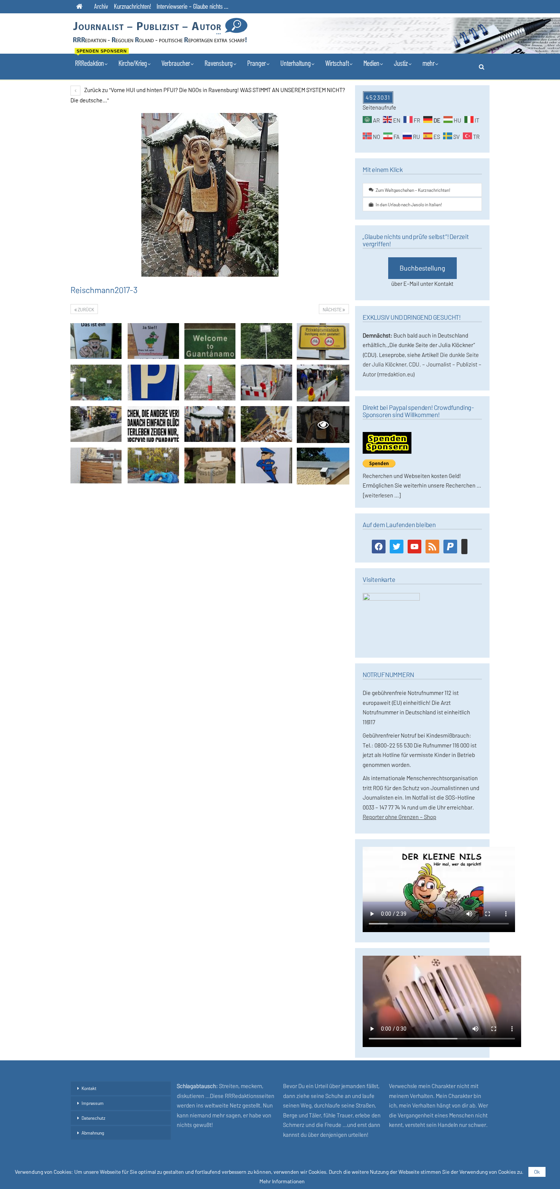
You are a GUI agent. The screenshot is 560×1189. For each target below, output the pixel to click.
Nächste (332, 309)
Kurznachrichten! (132, 6)
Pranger (256, 63)
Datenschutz (94, 1117)
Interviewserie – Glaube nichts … (192, 6)
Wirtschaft (337, 63)
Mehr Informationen (282, 1181)
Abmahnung (93, 1132)
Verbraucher (176, 63)
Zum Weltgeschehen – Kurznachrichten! (413, 190)
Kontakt (89, 1088)
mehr (428, 63)
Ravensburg (219, 63)
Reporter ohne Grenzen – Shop (399, 816)
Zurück (85, 309)
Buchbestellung (422, 268)
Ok (537, 1171)
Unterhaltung (295, 63)
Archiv (101, 6)
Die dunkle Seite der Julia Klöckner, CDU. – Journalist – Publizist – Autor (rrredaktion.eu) (422, 364)
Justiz (401, 63)
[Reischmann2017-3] (96, 341)
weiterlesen (379, 495)
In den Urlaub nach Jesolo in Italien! (409, 204)
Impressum (93, 1103)
